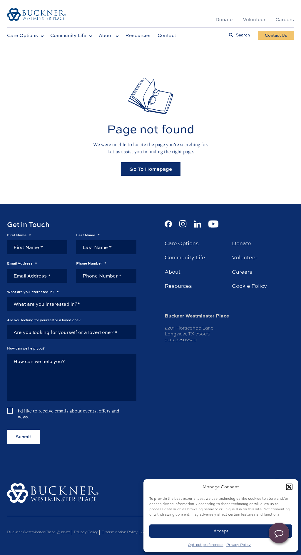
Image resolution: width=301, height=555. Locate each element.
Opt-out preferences (205, 544)
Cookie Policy (249, 286)
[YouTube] (213, 224)
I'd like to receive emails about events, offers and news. (68, 414)
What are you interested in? (33, 292)
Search (243, 35)
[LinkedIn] (197, 224)
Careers (284, 19)
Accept (220, 531)
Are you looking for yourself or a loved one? (44, 320)
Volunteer (254, 19)
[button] (289, 487)
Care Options (22, 35)
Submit (23, 437)
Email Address (22, 263)
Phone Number (91, 263)
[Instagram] (183, 224)
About (106, 35)
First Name (19, 235)
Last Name (88, 235)
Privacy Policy (238, 544)
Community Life (68, 35)
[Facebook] (168, 224)
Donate (224, 19)
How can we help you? (26, 348)
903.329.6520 (181, 340)
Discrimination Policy (119, 531)
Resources (137, 35)
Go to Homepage (150, 169)
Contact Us (276, 35)
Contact (167, 35)
